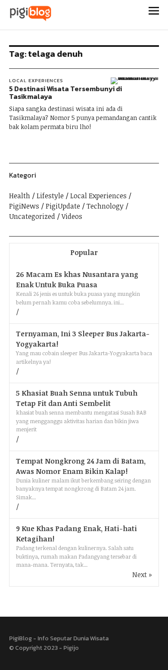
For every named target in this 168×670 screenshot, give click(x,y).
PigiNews (24, 206)
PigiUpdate (63, 206)
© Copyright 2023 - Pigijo (44, 647)
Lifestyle (50, 195)
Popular (84, 252)
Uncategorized (32, 216)
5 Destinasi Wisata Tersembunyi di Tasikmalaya (65, 92)
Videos (72, 216)
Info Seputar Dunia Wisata (73, 638)
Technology (105, 206)
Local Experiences (36, 80)
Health (19, 195)
